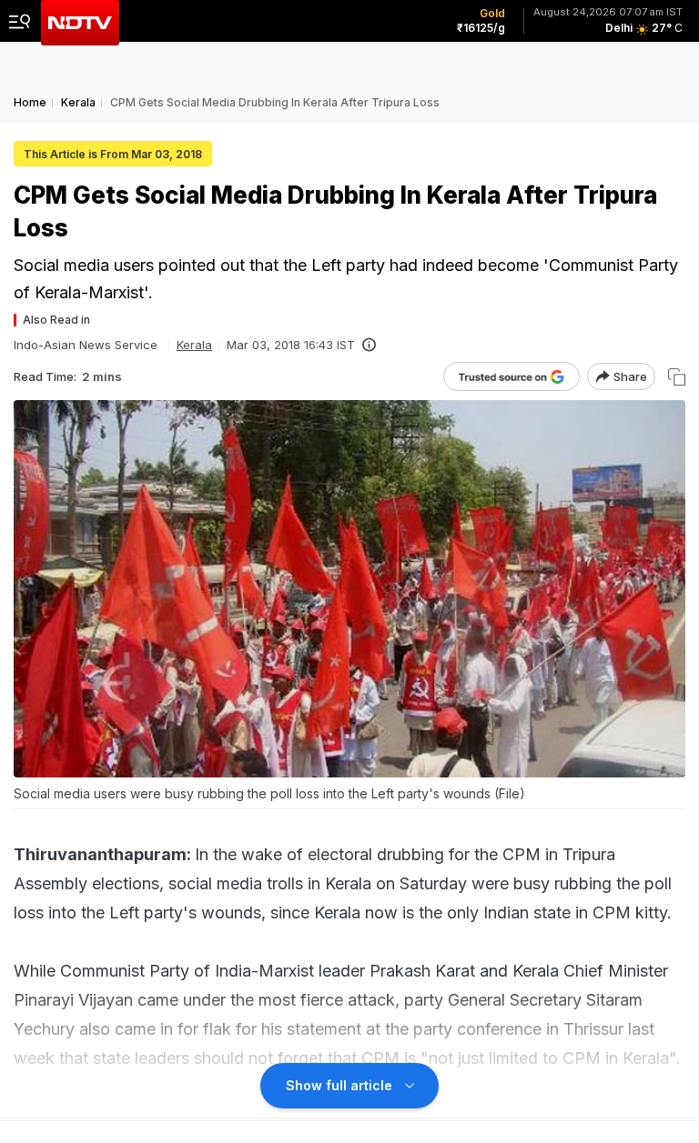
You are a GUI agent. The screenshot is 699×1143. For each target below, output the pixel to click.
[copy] (676, 377)
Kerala (194, 344)
